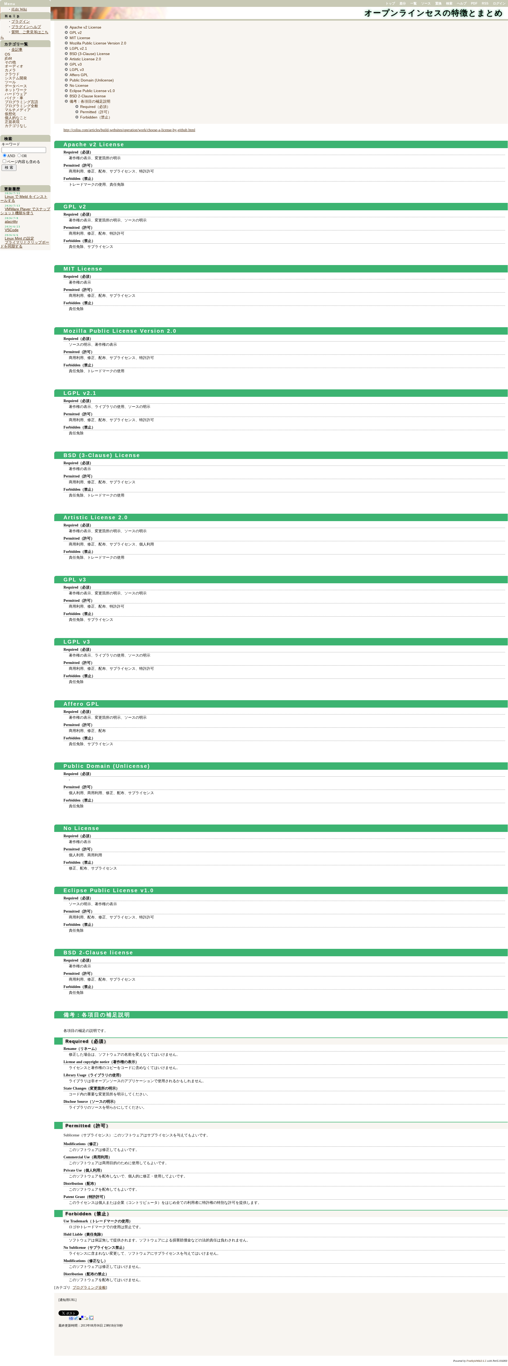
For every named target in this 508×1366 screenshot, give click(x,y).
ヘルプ (461, 3)
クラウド (12, 74)
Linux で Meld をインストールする (23, 198)
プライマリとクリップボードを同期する (24, 244)
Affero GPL (79, 75)
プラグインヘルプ (26, 27)
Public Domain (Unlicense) (92, 80)
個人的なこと (16, 118)
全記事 (16, 50)
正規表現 (12, 122)
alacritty (11, 221)
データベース (16, 86)
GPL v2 (76, 32)
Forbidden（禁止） (96, 117)
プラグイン (20, 22)
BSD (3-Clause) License (90, 54)
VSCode (12, 230)
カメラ (10, 70)
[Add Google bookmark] (91, 1319)
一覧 (413, 3)
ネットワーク (16, 90)
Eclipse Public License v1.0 (92, 91)
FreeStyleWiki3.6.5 (476, 1360)
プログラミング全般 (89, 1288)
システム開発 (16, 78)
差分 (403, 3)
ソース (426, 3)
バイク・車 (14, 98)
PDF (474, 3)
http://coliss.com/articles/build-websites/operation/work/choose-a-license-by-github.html (129, 130)
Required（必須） (95, 106)
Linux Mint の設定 (19, 238)
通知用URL (67, 1300)
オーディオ (14, 66)
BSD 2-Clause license (88, 96)
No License (79, 85)
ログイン (499, 3)
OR (24, 156)
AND (11, 156)
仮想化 (10, 114)
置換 (438, 3)
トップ (390, 3)
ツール (10, 82)
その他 (10, 62)
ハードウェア (16, 94)
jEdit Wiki (19, 9)
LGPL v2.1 (78, 48)
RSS (485, 3)
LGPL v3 (77, 69)
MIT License (80, 38)
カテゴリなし (16, 126)
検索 (449, 3)
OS (7, 54)
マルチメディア (18, 110)
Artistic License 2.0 (85, 59)
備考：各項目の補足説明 (90, 101)
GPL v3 (76, 64)
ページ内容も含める (23, 162)
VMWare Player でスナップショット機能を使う (25, 211)
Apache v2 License (85, 27)
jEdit (8, 58)
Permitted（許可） (95, 112)
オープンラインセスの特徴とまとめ (433, 12)
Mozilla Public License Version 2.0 (98, 43)
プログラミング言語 (21, 102)
